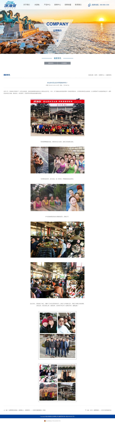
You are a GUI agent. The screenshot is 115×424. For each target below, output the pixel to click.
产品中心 (47, 5)
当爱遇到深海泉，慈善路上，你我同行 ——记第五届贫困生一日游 (27, 410)
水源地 (36, 5)
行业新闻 (64, 63)
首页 (96, 75)
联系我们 (78, 5)
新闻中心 (57, 5)
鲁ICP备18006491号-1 (69, 416)
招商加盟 (68, 5)
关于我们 (26, 5)
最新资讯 (50, 63)
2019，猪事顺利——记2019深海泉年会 (100, 410)
